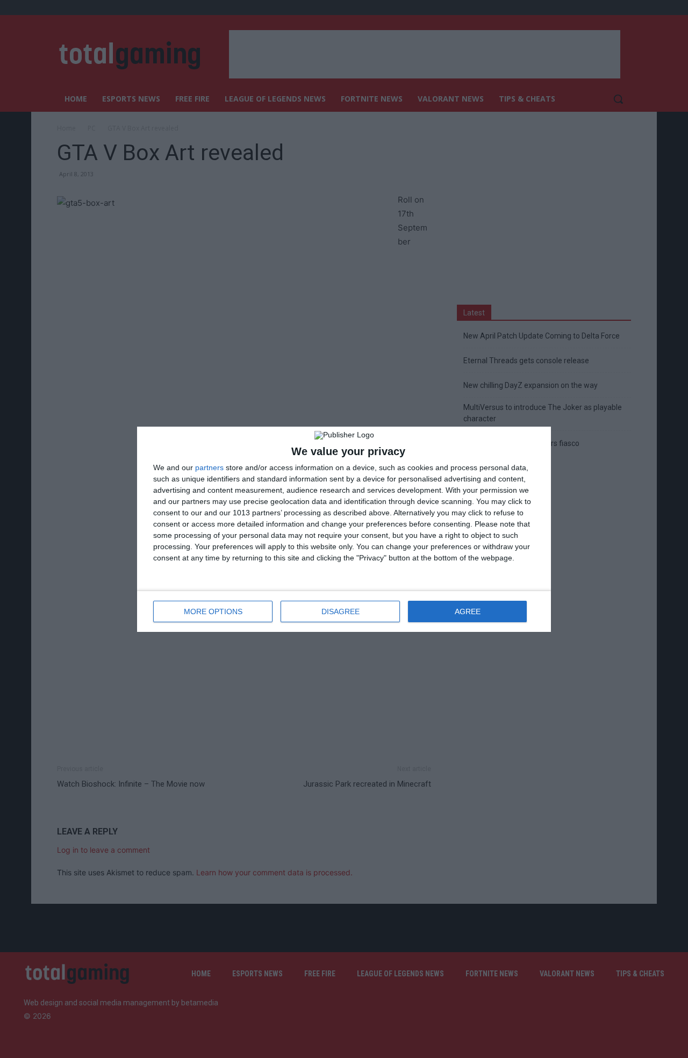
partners (209, 467)
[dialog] (344, 529)
